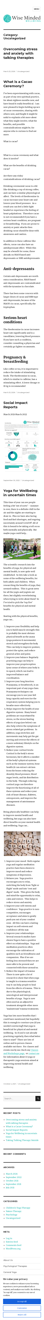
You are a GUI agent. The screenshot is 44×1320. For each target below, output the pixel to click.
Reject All (22, 1315)
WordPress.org (13, 1248)
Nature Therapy (13, 1211)
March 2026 (12, 1174)
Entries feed (12, 1242)
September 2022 (14, 1177)
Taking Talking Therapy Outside (22, 1140)
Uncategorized (23, 71)
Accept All (22, 1301)
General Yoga (9, 1272)
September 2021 (13, 1184)
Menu (36, 9)
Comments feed (13, 1245)
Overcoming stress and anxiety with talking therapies (20, 53)
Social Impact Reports (15, 405)
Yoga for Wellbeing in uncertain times (20, 493)
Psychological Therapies (15, 1266)
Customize (22, 1308)
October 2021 (12, 1180)
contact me (33, 1053)
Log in (9, 1238)
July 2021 (10, 1187)
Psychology (11, 1214)
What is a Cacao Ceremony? (17, 84)
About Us (8, 1260)
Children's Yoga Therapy (18, 1208)
